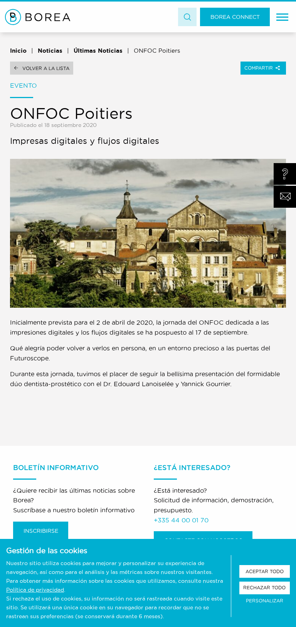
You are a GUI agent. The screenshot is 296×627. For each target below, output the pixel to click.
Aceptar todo (265, 571)
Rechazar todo (264, 587)
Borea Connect (235, 17)
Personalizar (264, 600)
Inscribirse (41, 531)
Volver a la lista (45, 68)
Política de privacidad (35, 590)
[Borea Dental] (38, 17)
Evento (23, 85)
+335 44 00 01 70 (181, 520)
